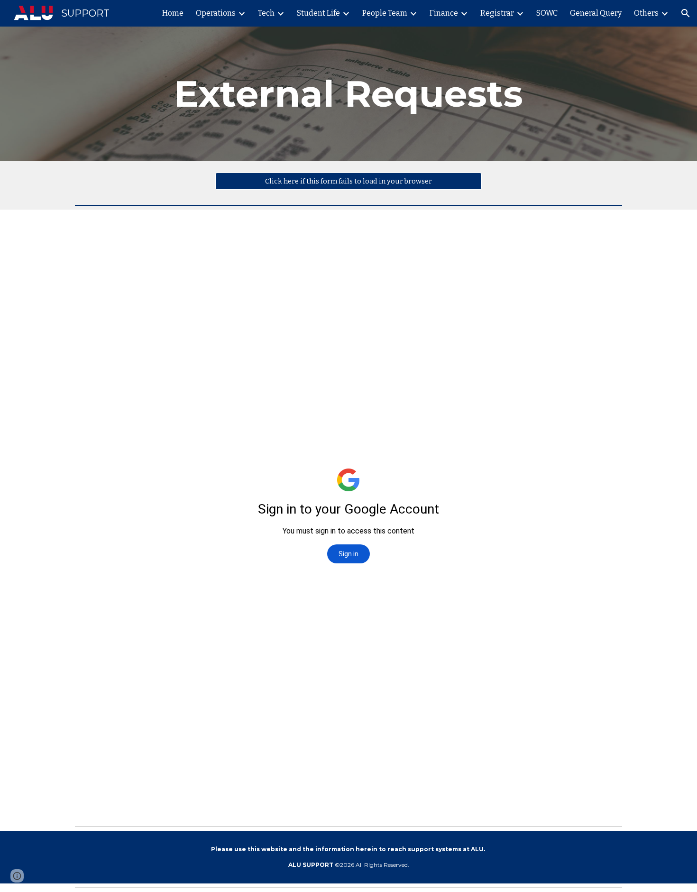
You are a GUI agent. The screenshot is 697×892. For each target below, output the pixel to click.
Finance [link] (444, 13)
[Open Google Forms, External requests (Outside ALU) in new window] (604, 233)
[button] (685, 13)
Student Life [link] (318, 13)
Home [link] (172, 13)
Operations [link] (216, 13)
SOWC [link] (547, 13)
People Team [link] (384, 13)
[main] (348, 93)
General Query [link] (596, 13)
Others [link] (646, 13)
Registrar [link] (497, 13)
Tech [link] (266, 13)
